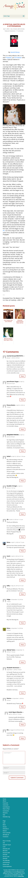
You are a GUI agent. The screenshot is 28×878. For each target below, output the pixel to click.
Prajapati (9, 57)
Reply (22, 376)
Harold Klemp (15, 52)
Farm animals (6, 832)
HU (4, 230)
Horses (5, 827)
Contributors (6, 807)
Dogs (4, 821)
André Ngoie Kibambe (15, 712)
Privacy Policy (21, 876)
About (4, 801)
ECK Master (18, 57)
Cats (11, 29)
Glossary (5, 813)
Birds (4, 825)
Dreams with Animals (18, 29)
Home (4, 799)
